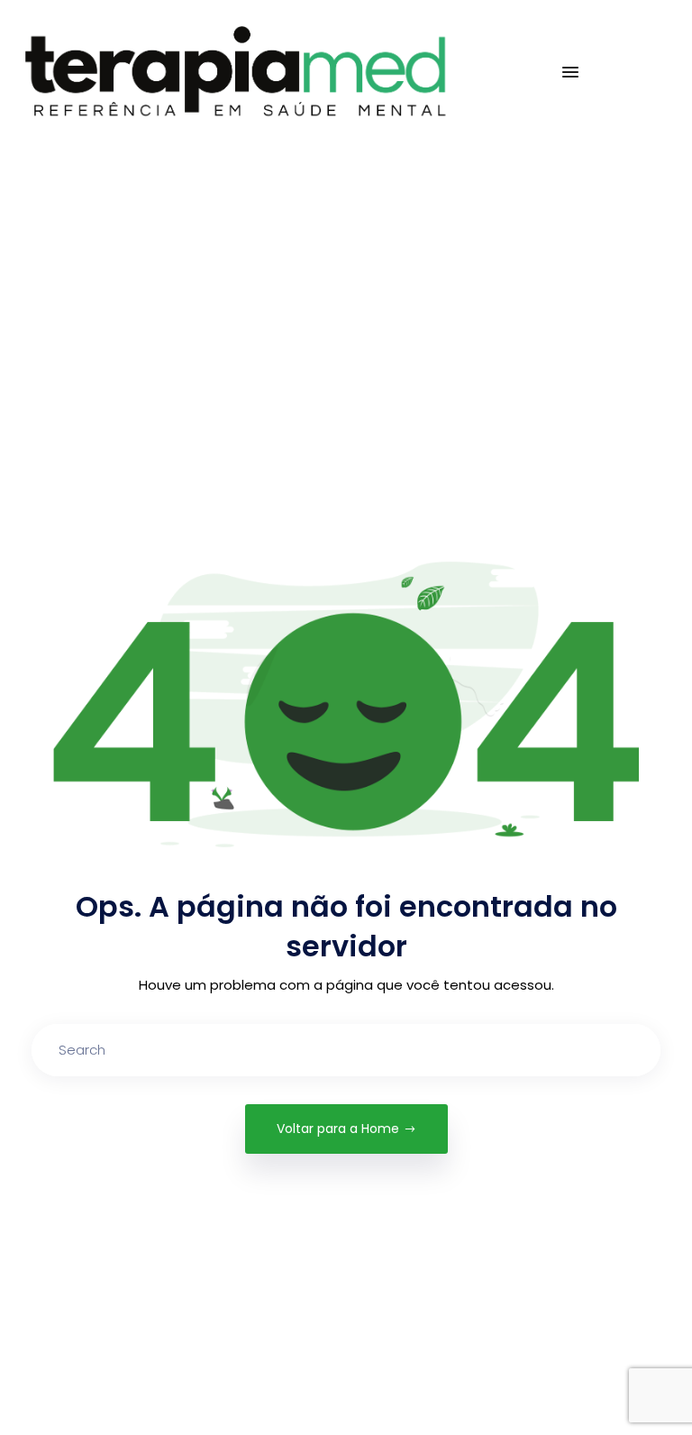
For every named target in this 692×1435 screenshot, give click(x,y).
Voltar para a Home (338, 1129)
